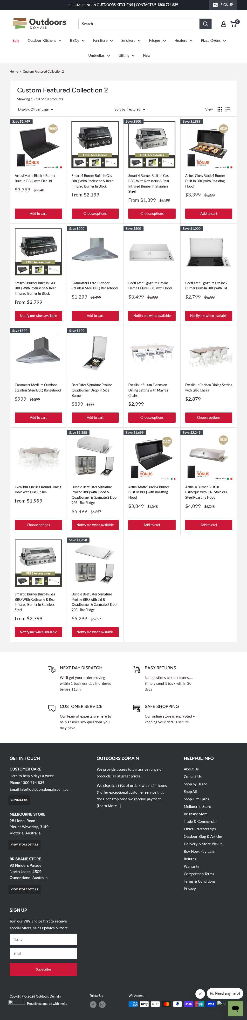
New (147, 55)
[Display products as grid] (220, 109)
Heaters (180, 40)
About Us (191, 769)
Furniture (100, 40)
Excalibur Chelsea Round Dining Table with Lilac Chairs (38, 489)
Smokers (128, 40)
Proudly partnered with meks (47, 1004)
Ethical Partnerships (200, 829)
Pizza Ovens (211, 40)
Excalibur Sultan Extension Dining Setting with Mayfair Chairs (148, 390)
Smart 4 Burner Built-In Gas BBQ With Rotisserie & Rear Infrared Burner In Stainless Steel (148, 183)
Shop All (190, 791)
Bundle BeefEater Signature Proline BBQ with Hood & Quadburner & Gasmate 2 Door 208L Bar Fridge (95, 495)
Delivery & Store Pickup (203, 844)
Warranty (191, 866)
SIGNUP (226, 5)
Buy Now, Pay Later (200, 851)
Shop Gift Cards (196, 799)
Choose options (95, 213)
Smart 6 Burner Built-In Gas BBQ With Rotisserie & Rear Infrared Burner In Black (35, 288)
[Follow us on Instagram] (102, 1004)
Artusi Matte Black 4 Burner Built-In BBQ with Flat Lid (35, 178)
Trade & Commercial (200, 821)
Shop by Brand (195, 784)
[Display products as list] (228, 109)
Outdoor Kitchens (42, 40)
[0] (233, 24)
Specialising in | (124, 5)
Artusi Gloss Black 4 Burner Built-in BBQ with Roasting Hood (205, 181)
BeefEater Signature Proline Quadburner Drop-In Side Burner (92, 390)
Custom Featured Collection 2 (43, 71)
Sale (16, 40)
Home (14, 71)
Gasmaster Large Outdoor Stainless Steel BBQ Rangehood (95, 285)
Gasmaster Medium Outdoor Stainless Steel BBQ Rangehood (38, 387)
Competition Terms (199, 874)
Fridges (155, 40)
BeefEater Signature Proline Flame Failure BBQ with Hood (150, 285)
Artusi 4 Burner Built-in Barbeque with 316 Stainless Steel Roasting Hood (206, 492)
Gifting (123, 55)
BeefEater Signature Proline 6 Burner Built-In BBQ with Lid (206, 285)
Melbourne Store (197, 806)
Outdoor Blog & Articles (203, 836)
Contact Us (193, 776)
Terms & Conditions (199, 881)
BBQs (74, 40)
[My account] (223, 24)
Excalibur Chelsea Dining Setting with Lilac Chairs (208, 387)
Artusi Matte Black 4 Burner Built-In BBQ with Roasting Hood (148, 492)
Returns (190, 859)
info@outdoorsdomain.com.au (44, 789)
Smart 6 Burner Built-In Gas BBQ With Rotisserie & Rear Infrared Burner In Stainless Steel (35, 602)
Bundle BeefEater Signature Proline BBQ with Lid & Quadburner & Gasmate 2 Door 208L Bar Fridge (95, 602)
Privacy (190, 889)
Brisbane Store (196, 814)
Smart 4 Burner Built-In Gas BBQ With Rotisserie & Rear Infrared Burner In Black (92, 181)
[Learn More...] (109, 805)
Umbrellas (96, 55)
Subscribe (43, 969)
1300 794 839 (32, 782)
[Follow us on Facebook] (93, 1004)
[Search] (205, 24)
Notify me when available (38, 316)
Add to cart (38, 213)
